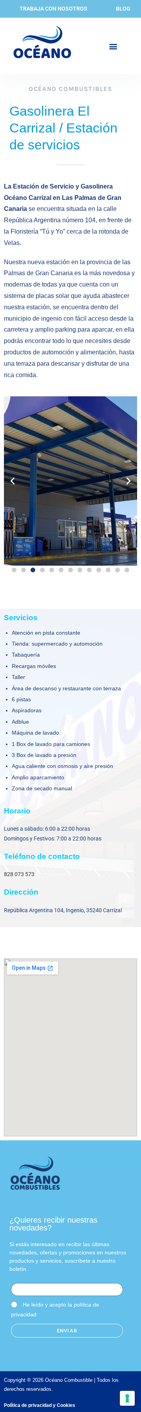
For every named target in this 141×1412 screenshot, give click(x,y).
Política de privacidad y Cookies (39, 1405)
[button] (113, 46)
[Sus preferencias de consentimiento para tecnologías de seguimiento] (127, 1398)
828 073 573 (19, 874)
